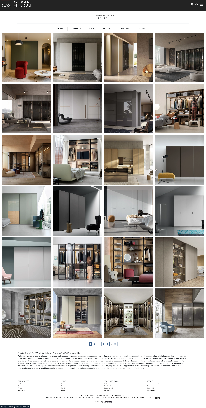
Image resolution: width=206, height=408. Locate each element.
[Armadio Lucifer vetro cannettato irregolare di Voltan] (179, 57)
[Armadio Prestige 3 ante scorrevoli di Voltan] (77, 108)
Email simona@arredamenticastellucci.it (111, 395)
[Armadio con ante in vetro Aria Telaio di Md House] (77, 262)
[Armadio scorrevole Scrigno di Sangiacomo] (179, 313)
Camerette (22, 386)
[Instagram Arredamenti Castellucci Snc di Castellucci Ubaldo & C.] (159, 397)
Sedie (63, 390)
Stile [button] (91, 29)
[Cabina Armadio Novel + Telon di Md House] (77, 159)
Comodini (21, 390)
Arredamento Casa (102, 15)
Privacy (3, 406)
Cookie (10, 406)
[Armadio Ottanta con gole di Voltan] (128, 57)
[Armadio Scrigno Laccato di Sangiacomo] (77, 313)
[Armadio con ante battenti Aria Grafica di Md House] (26, 211)
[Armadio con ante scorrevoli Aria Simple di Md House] (26, 262)
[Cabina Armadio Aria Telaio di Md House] (26, 159)
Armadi (113, 15)
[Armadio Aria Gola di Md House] (128, 159)
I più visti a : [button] (143, 29)
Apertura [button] (124, 29)
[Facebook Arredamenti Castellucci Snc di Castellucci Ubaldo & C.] (156, 397)
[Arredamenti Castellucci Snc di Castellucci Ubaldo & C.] (16, 5)
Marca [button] (60, 29)
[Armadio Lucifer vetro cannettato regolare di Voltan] (26, 108)
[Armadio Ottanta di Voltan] (26, 57)
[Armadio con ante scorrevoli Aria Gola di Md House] (179, 159)
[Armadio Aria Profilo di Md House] (77, 211)
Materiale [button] (76, 29)
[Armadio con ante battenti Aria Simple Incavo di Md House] (179, 211)
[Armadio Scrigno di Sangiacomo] (26, 313)
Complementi (108, 388)
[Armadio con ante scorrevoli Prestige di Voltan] (128, 108)
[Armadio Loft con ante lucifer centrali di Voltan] (77, 57)
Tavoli (63, 388)
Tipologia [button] (107, 29)
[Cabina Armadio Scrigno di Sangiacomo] (128, 313)
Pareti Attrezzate (67, 386)
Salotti (63, 384)
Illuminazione (108, 386)
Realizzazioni (151, 390)
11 (115, 344)
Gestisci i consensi (23, 406)
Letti (19, 384)
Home (92, 15)
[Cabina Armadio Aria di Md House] (179, 108)
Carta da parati (109, 384)
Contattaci (150, 386)
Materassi (107, 390)
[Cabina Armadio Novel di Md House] (128, 262)
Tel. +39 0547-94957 (88, 395)
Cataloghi (150, 388)
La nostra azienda (153, 384)
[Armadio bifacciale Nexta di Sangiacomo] (179, 262)
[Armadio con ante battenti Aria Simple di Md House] (128, 211)
